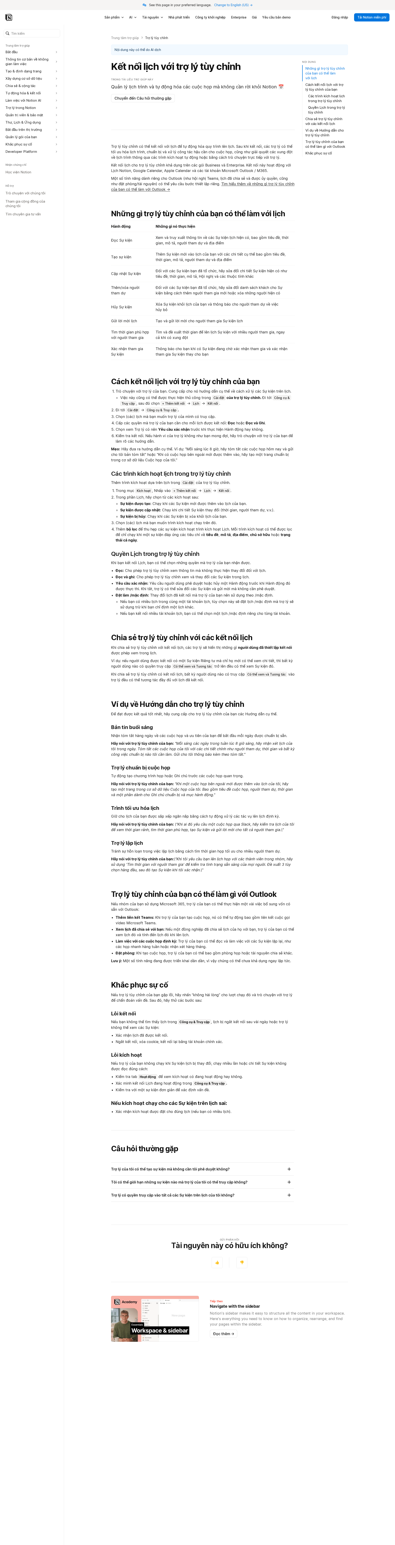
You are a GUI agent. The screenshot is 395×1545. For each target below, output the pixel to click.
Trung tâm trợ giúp (125, 38)
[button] (32, 33)
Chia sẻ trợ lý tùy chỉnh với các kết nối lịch (181, 637)
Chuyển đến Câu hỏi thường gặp (143, 98)
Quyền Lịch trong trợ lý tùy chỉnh (326, 109)
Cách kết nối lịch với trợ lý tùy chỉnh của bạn (185, 381)
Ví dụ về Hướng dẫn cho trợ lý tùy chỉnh (177, 704)
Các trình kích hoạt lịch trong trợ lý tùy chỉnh (326, 98)
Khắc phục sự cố (139, 984)
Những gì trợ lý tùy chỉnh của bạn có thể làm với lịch (198, 213)
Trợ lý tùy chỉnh (156, 38)
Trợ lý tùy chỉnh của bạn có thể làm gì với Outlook (194, 894)
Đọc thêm (223, 1333)
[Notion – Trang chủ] (9, 17)
